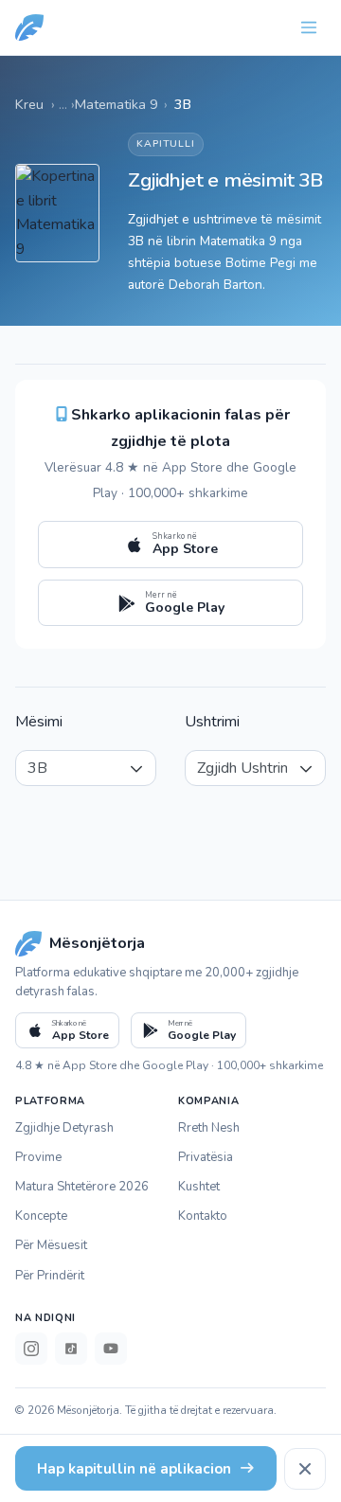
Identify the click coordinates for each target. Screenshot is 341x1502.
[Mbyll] (305, 1469)
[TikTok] (71, 1348)
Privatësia (205, 1157)
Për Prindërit (49, 1275)
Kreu (29, 104)
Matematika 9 (116, 104)
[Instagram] (31, 1348)
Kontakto (202, 1216)
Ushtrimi (212, 721)
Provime (38, 1157)
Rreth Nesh (209, 1127)
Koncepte (41, 1216)
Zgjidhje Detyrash (64, 1127)
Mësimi (39, 721)
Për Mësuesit (51, 1245)
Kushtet (199, 1186)
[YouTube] (111, 1348)
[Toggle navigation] (309, 27)
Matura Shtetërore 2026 (82, 1186)
